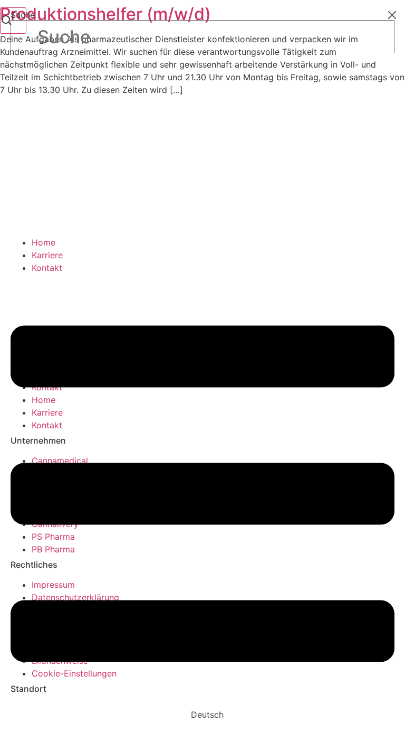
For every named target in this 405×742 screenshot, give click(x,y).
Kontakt (47, 267)
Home (43, 242)
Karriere (47, 255)
